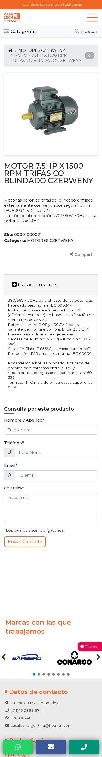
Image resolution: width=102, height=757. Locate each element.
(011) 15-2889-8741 (27, 710)
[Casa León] (45, 17)
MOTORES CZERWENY (41, 50)
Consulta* (14, 488)
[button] (89, 55)
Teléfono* (14, 442)
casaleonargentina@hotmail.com (41, 725)
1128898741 (20, 718)
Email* (10, 465)
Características (37, 284)
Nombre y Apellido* (24, 420)
